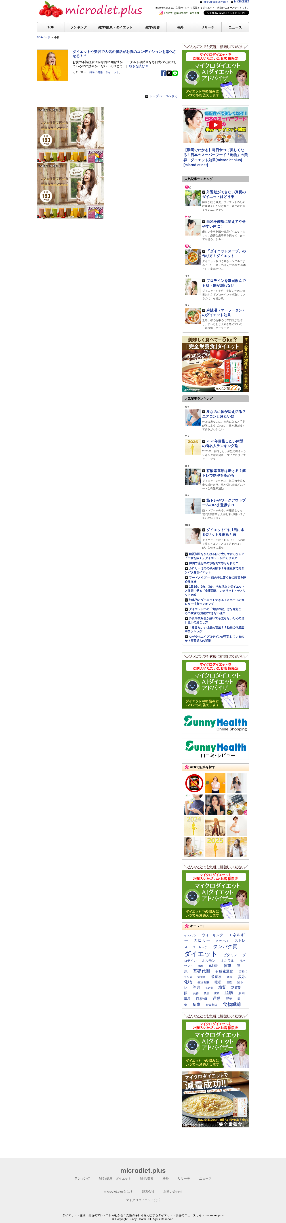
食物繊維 (232, 1004)
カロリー (201, 940)
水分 (229, 977)
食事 (196, 1004)
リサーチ (207, 27)
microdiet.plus (143, 1170)
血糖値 (201, 998)
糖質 (222, 987)
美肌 (206, 993)
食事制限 (211, 1005)
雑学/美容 (152, 27)
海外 (180, 27)
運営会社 (148, 1191)
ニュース (235, 27)
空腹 (229, 982)
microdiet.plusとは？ (216, 1)
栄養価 (202, 977)
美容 (196, 993)
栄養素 (216, 977)
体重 (227, 965)
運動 (216, 998)
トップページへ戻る (163, 96)
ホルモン (208, 960)
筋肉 (196, 987)
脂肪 (229, 992)
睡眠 (217, 982)
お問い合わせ (172, 1191)
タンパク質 (225, 946)
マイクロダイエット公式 (143, 1200)
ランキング (78, 27)
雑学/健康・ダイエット (115, 27)
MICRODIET (241, 1)
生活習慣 (203, 982)
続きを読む (137, 66)
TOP (50, 27)
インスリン (190, 935)
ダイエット (201, 953)
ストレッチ (200, 947)
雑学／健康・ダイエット (104, 72)
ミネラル (227, 960)
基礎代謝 (201, 971)
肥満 (216, 993)
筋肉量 (209, 987)
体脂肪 (213, 966)
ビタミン (230, 955)
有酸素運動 (224, 971)
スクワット (222, 941)
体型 (201, 966)
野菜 (229, 998)
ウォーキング (212, 935)
